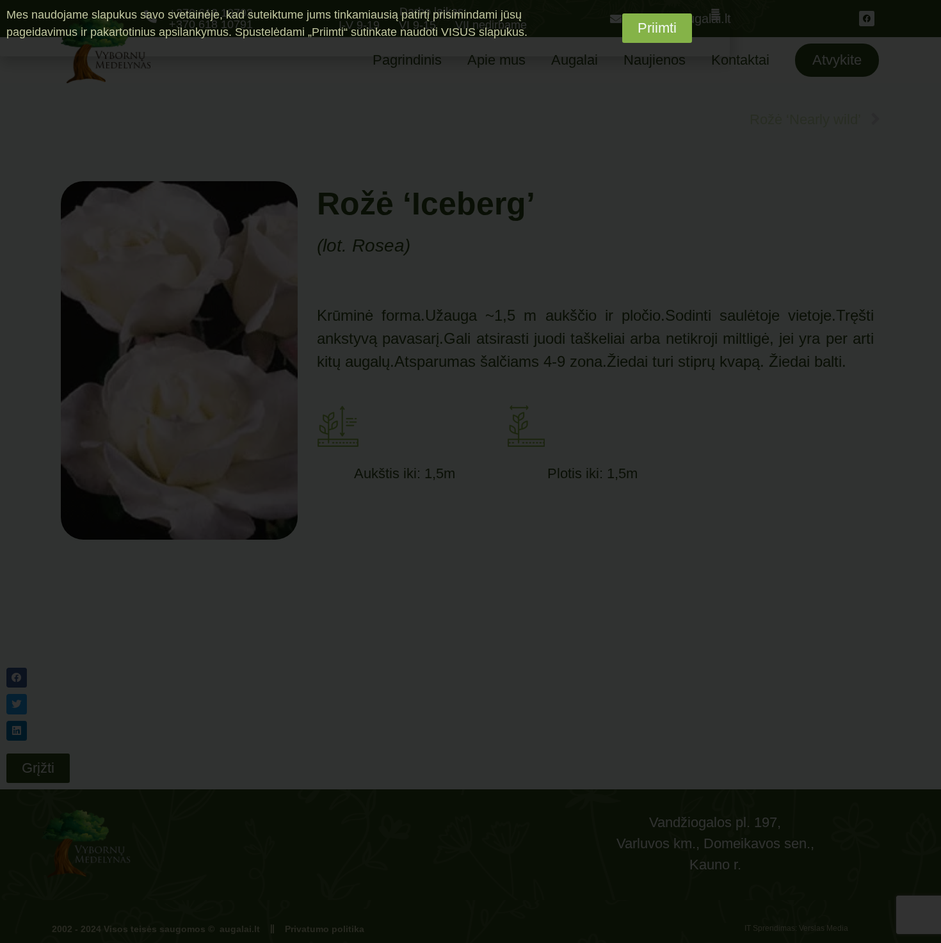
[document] (470, 471)
